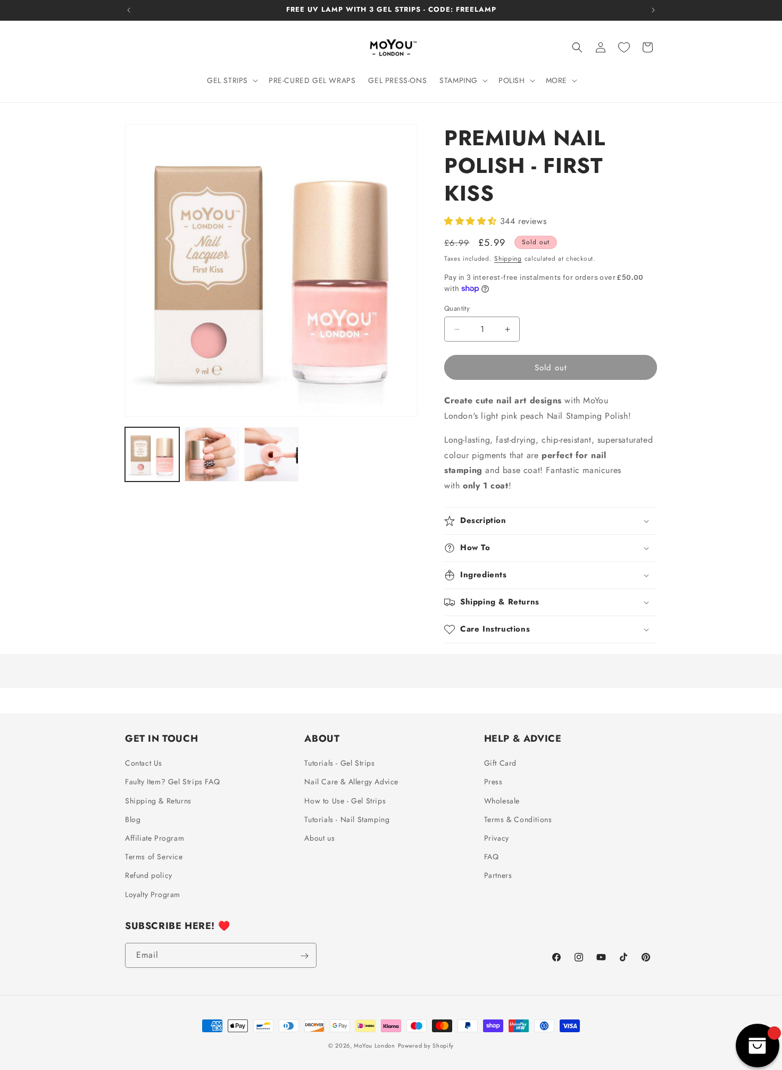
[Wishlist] (624, 47)
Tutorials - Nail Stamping (346, 819)
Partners (498, 875)
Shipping (508, 258)
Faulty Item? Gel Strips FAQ (172, 782)
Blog (132, 819)
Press (493, 782)
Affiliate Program (154, 838)
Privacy (496, 838)
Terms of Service (154, 857)
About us (319, 838)
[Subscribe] (304, 955)
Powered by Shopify (426, 1045)
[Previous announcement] (128, 10)
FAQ (491, 857)
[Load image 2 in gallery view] (212, 454)
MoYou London (374, 1045)
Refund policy (148, 875)
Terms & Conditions (518, 819)
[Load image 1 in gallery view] (152, 454)
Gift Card (500, 763)
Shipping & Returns (158, 800)
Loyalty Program (152, 894)
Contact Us (143, 763)
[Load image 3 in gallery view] (271, 454)
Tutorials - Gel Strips (339, 763)
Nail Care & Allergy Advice (351, 782)
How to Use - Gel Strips (345, 800)
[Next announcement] (653, 10)
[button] (231, 80)
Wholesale (502, 800)
